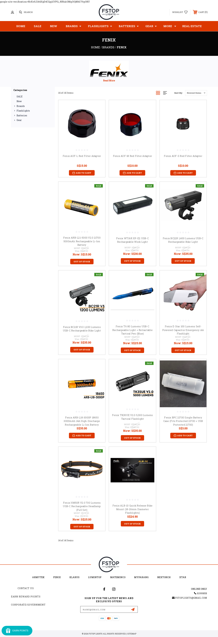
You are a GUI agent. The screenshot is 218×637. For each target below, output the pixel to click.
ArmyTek (38, 577)
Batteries (127, 26)
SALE (37, 26)
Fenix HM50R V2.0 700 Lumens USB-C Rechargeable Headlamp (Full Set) (82, 506)
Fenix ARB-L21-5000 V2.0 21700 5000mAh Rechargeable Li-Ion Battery (82, 241)
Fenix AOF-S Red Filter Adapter (183, 155)
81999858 (202, 593)
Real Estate (192, 26)
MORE (167, 26)
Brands (72, 26)
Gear (149, 26)
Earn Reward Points (26, 596)
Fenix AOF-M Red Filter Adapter (132, 155)
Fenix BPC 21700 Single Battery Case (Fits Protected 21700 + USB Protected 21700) (183, 421)
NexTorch (164, 577)
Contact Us (26, 588)
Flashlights (98, 26)
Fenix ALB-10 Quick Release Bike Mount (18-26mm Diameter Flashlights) (133, 509)
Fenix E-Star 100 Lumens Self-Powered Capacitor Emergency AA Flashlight (183, 330)
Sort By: (178, 92)
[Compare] (99, 123)
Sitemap (131, 633)
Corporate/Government (28, 604)
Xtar (182, 577)
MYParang (141, 577)
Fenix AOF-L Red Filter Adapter (82, 155)
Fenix (57, 577)
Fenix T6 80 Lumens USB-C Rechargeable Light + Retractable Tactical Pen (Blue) (132, 330)
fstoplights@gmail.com (191, 597)
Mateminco (117, 577)
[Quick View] (99, 106)
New (53, 26)
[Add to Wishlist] (99, 114)
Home (20, 26)
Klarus (74, 577)
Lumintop (94, 577)
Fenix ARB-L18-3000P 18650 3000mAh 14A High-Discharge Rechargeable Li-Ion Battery (82, 421)
